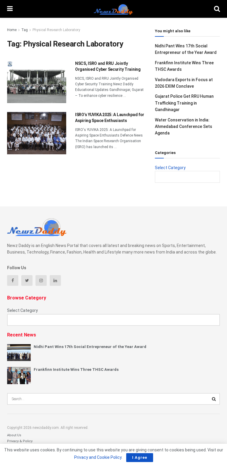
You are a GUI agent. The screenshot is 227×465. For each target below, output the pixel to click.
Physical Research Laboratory (56, 30)
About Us (14, 435)
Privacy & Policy (20, 441)
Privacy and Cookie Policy (97, 457)
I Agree (139, 457)
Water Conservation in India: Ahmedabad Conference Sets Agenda (183, 127)
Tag (24, 30)
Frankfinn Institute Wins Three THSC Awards (76, 369)
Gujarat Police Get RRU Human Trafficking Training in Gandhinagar (184, 103)
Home (12, 30)
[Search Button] (214, 399)
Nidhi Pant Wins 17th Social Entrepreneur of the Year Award (90, 346)
